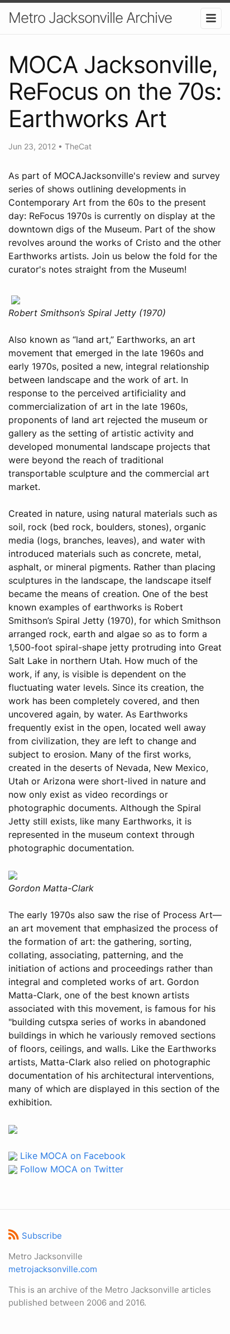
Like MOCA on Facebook (71, 1155)
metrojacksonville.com (52, 1269)
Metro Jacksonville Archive (90, 17)
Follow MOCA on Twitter (70, 1169)
